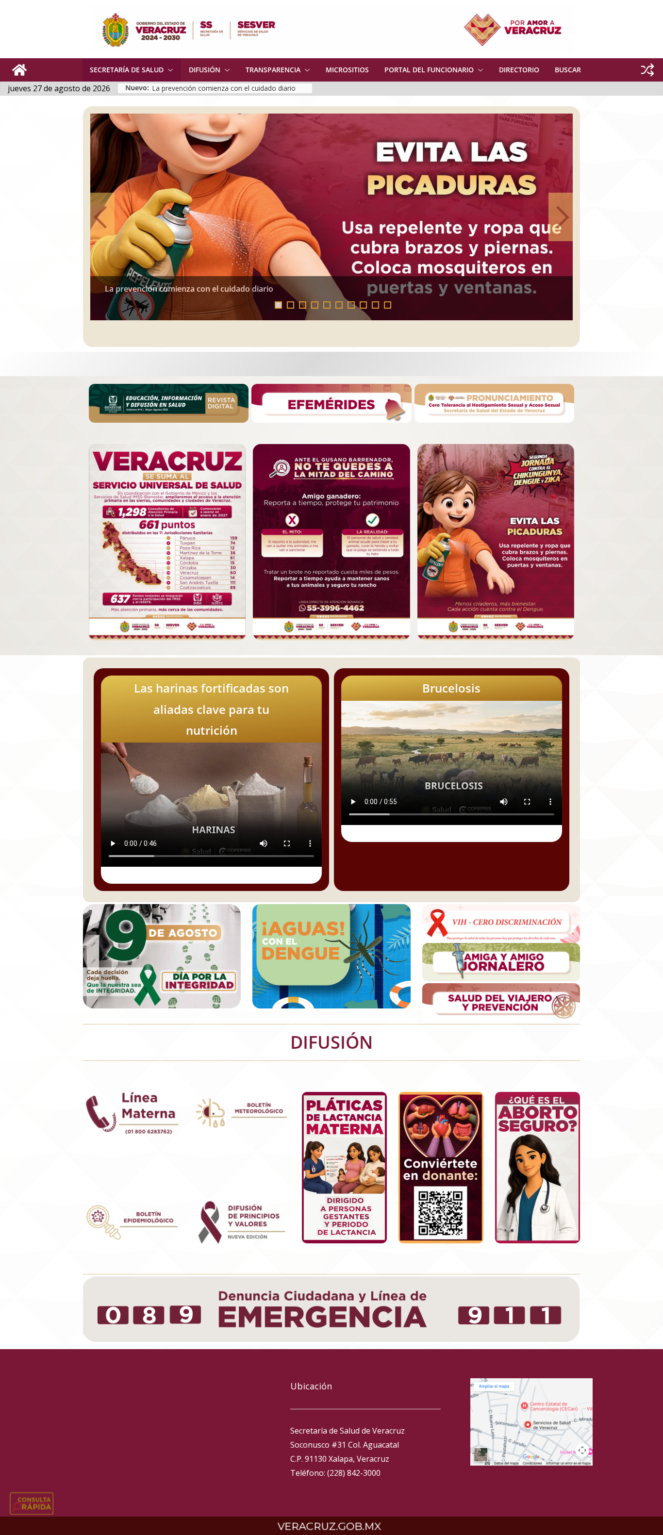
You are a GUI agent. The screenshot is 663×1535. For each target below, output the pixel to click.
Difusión (204, 69)
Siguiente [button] (560, 217)
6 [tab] (339, 305)
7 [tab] (351, 305)
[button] (168, 70)
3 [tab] (302, 305)
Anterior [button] (102, 217)
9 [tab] (375, 305)
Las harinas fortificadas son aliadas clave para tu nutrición (211, 709)
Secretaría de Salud (127, 69)
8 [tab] (363, 305)
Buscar (568, 69)
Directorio (519, 69)
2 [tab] (290, 305)
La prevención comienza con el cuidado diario (224, 88)
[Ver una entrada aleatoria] (647, 70)
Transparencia (273, 69)
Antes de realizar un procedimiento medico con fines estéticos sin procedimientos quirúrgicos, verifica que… (430, 292)
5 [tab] (327, 305)
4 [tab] (314, 305)
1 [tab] (278, 305)
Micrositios (347, 69)
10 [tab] (390, 306)
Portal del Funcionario (429, 69)
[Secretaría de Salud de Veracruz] (19, 70)
